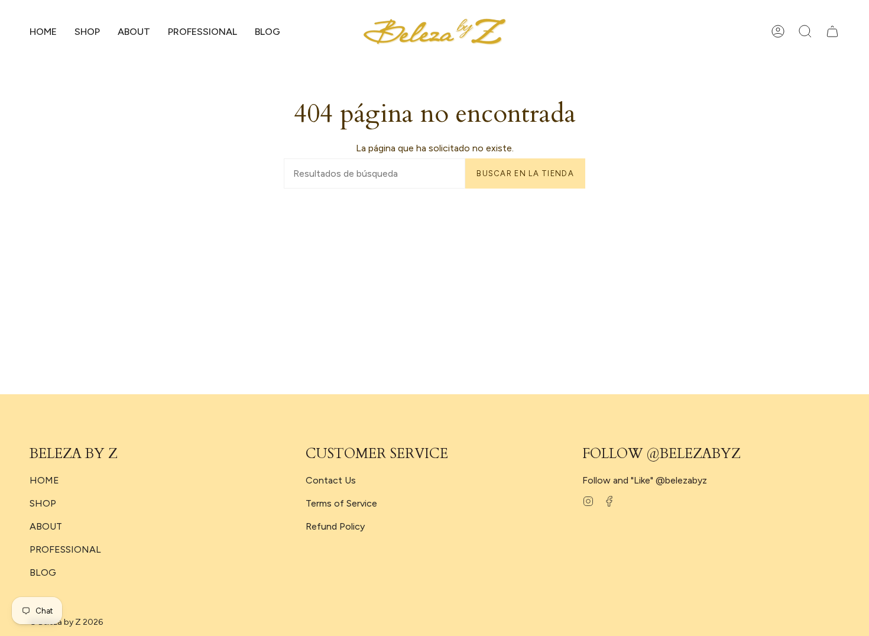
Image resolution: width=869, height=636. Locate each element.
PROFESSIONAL (65, 549)
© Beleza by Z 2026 (66, 622)
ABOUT (46, 526)
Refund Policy (335, 526)
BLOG (43, 572)
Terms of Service (341, 503)
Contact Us (331, 480)
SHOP (43, 503)
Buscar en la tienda (525, 173)
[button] (87, 31)
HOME (44, 480)
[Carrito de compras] (832, 31)
